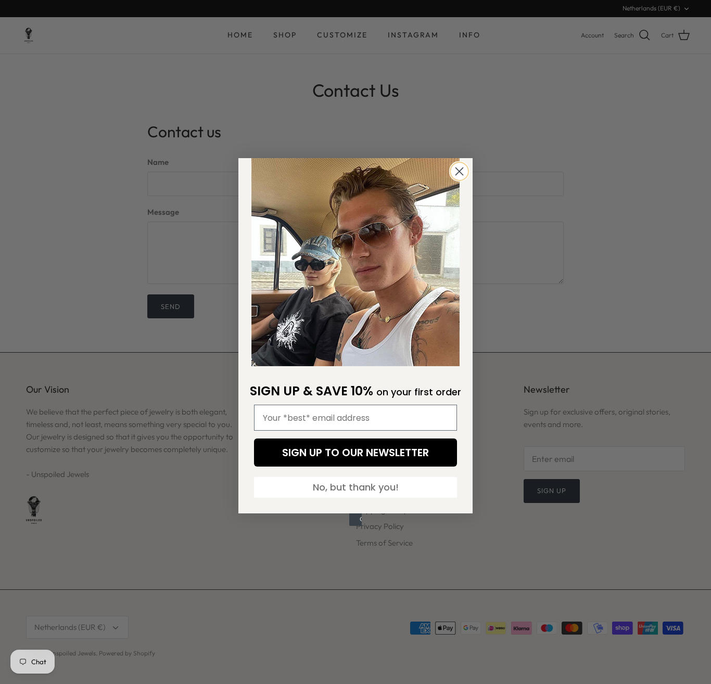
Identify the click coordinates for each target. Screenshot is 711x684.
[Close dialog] (459, 171)
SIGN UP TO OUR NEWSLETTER (355, 452)
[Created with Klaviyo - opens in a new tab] (355, 519)
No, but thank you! (356, 487)
